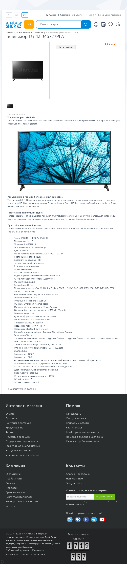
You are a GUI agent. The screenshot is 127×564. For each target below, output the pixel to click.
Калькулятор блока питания (82, 441)
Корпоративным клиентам (22, 501)
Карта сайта (39, 554)
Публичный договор (18, 550)
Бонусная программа (111, 15)
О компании (13, 474)
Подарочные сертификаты (22, 441)
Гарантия (92, 15)
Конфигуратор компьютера (82, 432)
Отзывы (10, 483)
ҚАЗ (16, 15)
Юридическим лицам (19, 450)
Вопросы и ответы (77, 423)
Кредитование (14, 427)
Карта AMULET (75, 427)
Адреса (52, 15)
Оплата (79, 15)
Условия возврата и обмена (22, 455)
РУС (24, 15)
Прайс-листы (14, 478)
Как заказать (73, 414)
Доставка (66, 15)
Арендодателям (15, 492)
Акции (9, 432)
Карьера (10, 506)
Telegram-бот (74, 483)
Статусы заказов (76, 418)
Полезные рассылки (18, 437)
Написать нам (74, 478)
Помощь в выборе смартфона (84, 437)
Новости (11, 488)
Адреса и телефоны (78, 474)
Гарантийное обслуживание (23, 446)
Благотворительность (19, 497)
